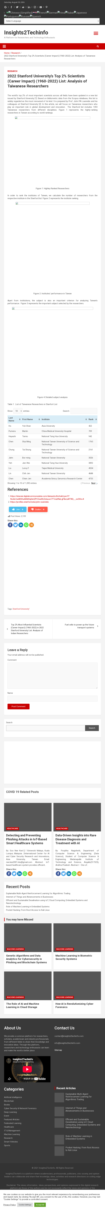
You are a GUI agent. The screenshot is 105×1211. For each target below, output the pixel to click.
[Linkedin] (20, 525)
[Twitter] (15, 525)
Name (10, 693)
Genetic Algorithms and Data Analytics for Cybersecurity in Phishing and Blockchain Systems (26, 959)
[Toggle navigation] (4, 46)
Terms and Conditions (79, 84)
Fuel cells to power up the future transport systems (79, 626)
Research (12, 71)
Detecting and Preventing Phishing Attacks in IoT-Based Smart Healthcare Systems (26, 839)
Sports (7, 1145)
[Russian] (24, 16)
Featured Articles (79, 42)
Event (6, 1116)
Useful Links (79, 50)
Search (9, 722)
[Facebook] (10, 525)
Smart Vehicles (11, 1141)
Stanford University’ (21, 609)
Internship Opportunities (79, 59)
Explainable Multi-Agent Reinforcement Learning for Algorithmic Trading (38, 893)
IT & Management (12, 1130)
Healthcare (12, 829)
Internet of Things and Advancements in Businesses (29, 897)
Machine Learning (15, 949)
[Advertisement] (52, 548)
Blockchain (9, 1101)
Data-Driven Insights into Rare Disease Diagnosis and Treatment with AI (76, 839)
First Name (27, 419)
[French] (42, 12)
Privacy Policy (9, 1205)
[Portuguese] (11, 16)
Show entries (18, 411)
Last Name (11, 419)
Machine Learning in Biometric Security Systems (74, 957)
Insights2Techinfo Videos (79, 76)
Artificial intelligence (13, 1097)
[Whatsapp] (26, 525)
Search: (66, 411)
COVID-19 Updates (79, 67)
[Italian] (69, 12)
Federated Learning (12, 1123)
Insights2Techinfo (26, 32)
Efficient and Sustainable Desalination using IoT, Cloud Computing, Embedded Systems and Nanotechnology (82, 1123)
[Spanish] (35, 16)
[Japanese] (80, 12)
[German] (52, 12)
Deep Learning (10, 1112)
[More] (31, 525)
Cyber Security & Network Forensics (20, 1108)
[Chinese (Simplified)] (20, 12)
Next (93, 483)
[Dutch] (34, 12)
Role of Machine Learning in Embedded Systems (27, 906)
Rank (91, 419)
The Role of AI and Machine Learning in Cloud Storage (22, 1005)
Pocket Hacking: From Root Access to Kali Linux (27, 910)
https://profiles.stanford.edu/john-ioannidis (29, 502)
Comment (12, 660)
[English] (36, 12)
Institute (46, 419)
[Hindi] (61, 12)
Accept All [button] (40, 1205)
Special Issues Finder (79, 93)
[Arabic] (7, 12)
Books (7, 1104)
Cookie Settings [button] (25, 1205)
